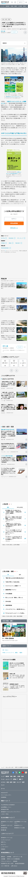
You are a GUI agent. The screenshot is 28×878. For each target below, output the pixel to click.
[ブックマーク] (25, 32)
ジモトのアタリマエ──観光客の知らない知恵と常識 (15, 609)
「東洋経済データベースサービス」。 (13, 96)
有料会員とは (14, 228)
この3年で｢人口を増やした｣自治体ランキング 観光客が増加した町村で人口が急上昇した (8, 308)
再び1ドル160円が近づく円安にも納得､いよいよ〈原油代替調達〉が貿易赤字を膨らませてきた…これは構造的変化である (8, 434)
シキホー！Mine (4, 814)
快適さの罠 (12, 673)
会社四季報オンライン (6, 807)
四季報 (14, 779)
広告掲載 (3, 859)
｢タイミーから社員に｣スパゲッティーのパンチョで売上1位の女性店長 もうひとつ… (13, 531)
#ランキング (20, 238)
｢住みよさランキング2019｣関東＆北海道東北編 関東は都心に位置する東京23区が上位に (8, 286)
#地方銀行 (17, 243)
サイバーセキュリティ (6, 795)
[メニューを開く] (26, 2)
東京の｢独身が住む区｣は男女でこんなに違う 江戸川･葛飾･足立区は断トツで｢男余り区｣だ (8, 330)
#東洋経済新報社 (5, 248)
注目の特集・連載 (7, 621)
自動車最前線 (8, 605)
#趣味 (20, 652)
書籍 (20, 779)
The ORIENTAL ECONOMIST (8, 804)
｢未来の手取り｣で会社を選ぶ (12, 582)
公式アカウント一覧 (17, 856)
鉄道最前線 (3, 797)
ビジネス (3, 782)
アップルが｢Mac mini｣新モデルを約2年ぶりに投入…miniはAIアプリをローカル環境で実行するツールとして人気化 (8, 471)
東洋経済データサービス (6, 825)
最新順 (7, 6)
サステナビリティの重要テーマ (13, 585)
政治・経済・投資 (6, 19)
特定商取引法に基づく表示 (7, 863)
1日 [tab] (8, 574)
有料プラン (3, 842)
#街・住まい (5, 650)
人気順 (20, 6)
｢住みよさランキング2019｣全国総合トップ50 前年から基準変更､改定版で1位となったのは (8, 301)
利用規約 (3, 849)
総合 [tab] (8, 507)
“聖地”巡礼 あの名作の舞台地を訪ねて (14, 578)
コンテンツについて (5, 839)
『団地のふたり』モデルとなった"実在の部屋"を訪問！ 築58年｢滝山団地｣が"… (13, 525)
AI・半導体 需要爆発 (8, 638)
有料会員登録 (14, 223)
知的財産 (15, 861)
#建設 (10, 243)
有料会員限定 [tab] (20, 507)
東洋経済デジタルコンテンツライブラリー (10, 811)
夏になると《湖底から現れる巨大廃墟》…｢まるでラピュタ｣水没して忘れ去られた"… (13, 518)
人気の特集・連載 (8, 571)
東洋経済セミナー (18, 825)
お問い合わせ (14, 865)
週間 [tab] (20, 574)
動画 (24, 6)
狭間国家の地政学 (14, 684)
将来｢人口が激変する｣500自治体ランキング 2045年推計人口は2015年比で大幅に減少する (14, 24)
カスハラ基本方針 (5, 865)
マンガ (2, 779)
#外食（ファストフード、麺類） (10, 652)
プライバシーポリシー (6, 861)
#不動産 (3, 243)
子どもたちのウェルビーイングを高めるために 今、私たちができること (15, 613)
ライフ (2, 785)
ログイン (21, 2)
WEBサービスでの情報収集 (13, 859)
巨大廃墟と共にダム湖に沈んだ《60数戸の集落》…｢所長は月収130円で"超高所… (13, 512)
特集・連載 (14, 6)
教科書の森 (3, 830)
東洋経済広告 (4, 827)
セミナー (8, 779)
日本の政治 (8, 601)
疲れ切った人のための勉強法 (17, 663)
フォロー (14, 32)
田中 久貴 (3, 31)
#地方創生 (11, 238)
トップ (2, 6)
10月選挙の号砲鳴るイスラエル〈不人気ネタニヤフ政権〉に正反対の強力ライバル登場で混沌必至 (8, 460)
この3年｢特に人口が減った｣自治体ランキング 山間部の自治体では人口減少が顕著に (8, 322)
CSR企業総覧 (8, 593)
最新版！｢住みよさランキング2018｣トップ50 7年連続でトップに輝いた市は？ (8, 337)
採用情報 (9, 856)
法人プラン (3, 844)
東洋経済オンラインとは (6, 837)
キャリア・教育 (20, 782)
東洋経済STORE (5, 809)
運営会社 (3, 856)
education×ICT (4, 792)
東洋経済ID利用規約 (19, 863)
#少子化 (3, 238)
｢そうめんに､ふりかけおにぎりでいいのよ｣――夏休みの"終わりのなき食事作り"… (13, 538)
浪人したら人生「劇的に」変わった (14, 597)
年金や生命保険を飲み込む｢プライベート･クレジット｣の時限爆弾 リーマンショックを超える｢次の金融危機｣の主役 (8, 446)
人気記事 (5, 504)
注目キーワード (6, 645)
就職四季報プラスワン (10, 589)
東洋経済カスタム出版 (19, 827)
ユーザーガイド (4, 846)
